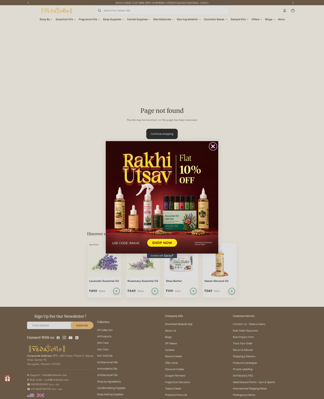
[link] (162, 197)
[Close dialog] (213, 146)
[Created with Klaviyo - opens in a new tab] (162, 256)
